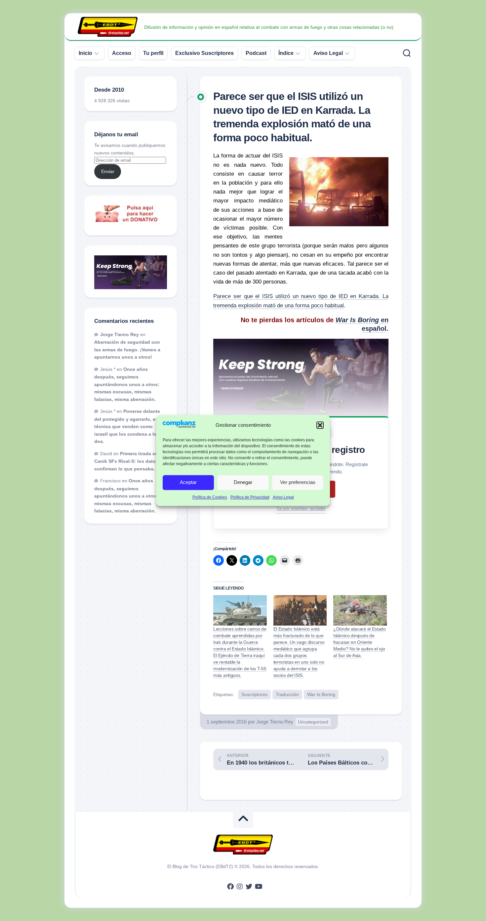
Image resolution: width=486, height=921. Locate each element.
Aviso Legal (283, 497)
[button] (320, 425)
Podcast (256, 53)
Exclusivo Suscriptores (204, 53)
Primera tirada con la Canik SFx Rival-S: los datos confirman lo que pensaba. (130, 461)
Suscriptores (254, 694)
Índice (286, 53)
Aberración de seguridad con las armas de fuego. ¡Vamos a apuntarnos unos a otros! (127, 349)
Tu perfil (153, 53)
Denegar (243, 482)
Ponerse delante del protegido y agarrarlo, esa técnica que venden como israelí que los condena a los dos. (127, 426)
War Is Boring (321, 694)
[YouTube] (258, 886)
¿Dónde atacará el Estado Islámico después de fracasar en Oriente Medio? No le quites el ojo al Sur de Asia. (359, 642)
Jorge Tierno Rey (274, 721)
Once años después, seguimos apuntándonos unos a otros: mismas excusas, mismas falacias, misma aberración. (126, 384)
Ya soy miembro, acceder (300, 508)
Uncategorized (313, 721)
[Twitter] (249, 886)
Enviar (107, 171)
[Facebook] (230, 886)
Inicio (85, 53)
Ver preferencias (297, 482)
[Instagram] (239, 886)
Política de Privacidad (249, 497)
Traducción (287, 694)
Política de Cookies (209, 497)
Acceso (121, 53)
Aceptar (188, 482)
